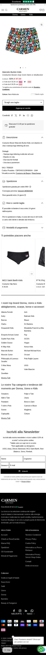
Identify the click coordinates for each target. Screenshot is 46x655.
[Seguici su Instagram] (20, 610)
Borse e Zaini (29, 402)
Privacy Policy (25, 481)
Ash (25, 312)
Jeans (26, 398)
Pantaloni (4, 402)
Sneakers (5, 394)
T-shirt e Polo (6, 406)
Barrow (4, 320)
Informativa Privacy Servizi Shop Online (33, 555)
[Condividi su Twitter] (16, 115)
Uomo (23, 15)
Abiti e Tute (5, 398)
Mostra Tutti (5, 378)
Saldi (3, 586)
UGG (26, 365)
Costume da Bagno (23, 173)
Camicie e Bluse (30, 406)
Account (4, 535)
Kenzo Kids (28, 347)
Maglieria (27, 410)
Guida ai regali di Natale (10, 578)
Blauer (26, 320)
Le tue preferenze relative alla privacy (14, 648)
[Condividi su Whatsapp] (32, 115)
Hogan (26, 343)
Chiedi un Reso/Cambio (10, 539)
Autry (3, 316)
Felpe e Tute (29, 394)
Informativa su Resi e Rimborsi (33, 548)
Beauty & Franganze (9, 603)
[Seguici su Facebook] (14, 610)
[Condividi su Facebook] (12, 115)
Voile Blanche (29, 369)
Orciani (27, 355)
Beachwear (36, 173)
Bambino (4, 599)
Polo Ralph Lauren (31, 359)
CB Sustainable (7, 552)
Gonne (3, 410)
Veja (2, 369)
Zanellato (4, 373)
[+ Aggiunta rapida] (32, 274)
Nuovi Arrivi (5, 582)
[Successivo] (45, 4)
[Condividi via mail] (28, 115)
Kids (31, 15)
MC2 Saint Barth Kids (12, 280)
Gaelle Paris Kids (8, 339)
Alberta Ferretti (7, 312)
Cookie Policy (30, 543)
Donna (15, 15)
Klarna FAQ (5, 543)
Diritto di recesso (31, 566)
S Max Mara (6, 365)
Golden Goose (6, 343)
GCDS (26, 339)
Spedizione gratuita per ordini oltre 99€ (23, 4)
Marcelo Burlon (7, 351)
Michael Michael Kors (32, 351)
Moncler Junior (7, 355)
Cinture (27, 414)
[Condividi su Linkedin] (24, 115)
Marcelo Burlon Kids (11, 72)
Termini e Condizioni (33, 535)
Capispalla (5, 414)
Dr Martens (28, 324)
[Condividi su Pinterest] (20, 115)
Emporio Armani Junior (10, 335)
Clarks (3, 324)
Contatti (28, 561)
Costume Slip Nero (9, 284)
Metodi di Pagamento (9, 556)
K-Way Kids (5, 347)
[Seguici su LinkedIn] (26, 610)
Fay (25, 335)
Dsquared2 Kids (7, 328)
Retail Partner (16, 646)
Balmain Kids (29, 316)
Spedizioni (5, 547)
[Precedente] (0, 4)
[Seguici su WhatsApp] (32, 610)
